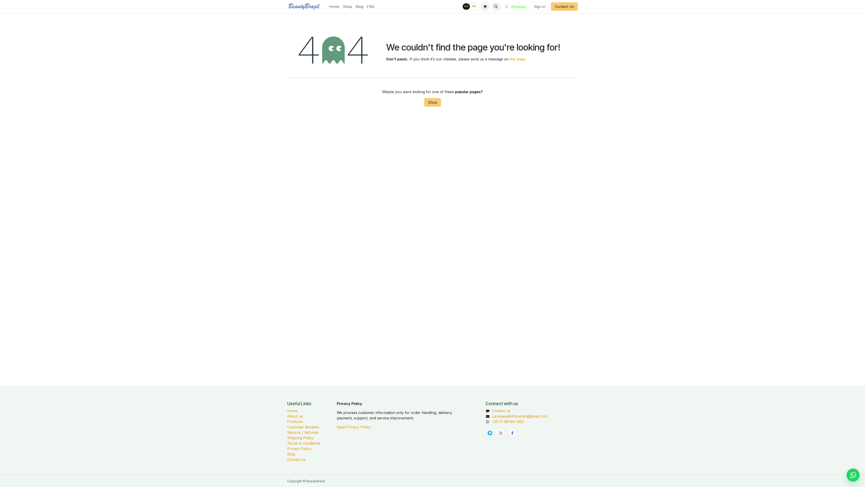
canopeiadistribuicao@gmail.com (519, 416)
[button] (496, 6)
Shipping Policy (300, 438)
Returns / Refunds (303, 432)
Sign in (539, 6)
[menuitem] (334, 6)
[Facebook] (512, 433)
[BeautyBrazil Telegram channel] (489, 433)
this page (517, 59)
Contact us (296, 459)
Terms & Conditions (303, 443)
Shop (432, 102)
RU (474, 6)
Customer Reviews (303, 427)
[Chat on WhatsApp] (853, 475)
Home (292, 411)
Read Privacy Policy (354, 427)
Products (295, 421)
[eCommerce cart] (484, 6)
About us (295, 416)
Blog (291, 454)
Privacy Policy (299, 448)
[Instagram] (500, 433)
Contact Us (564, 6)
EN (466, 6)
